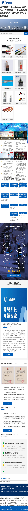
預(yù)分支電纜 (7, 88)
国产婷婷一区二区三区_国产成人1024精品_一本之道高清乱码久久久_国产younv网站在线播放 (13, 11)
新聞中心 (17, 509)
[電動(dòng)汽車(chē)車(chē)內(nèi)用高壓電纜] (7, 112)
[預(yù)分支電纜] (7, 81)
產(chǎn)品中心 (10, 509)
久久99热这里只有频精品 (18, 503)
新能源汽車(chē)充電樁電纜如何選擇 (12, 421)
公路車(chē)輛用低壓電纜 (8, 57)
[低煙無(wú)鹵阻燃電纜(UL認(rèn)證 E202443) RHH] (7, 96)
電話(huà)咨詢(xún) (3, 509)
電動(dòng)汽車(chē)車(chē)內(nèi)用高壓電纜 (13, 119)
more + (25, 363)
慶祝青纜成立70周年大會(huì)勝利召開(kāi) (14, 387)
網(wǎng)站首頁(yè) (24, 509)
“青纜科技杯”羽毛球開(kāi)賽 (10, 392)
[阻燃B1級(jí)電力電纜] (20, 96)
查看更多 (8, 355)
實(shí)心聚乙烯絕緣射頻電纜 (9, 72)
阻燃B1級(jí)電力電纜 (21, 103)
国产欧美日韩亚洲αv (11, 505)
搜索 (26, 33)
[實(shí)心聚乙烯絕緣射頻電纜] (7, 65)
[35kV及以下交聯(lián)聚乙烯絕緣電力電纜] (20, 49)
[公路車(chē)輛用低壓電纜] (7, 49)
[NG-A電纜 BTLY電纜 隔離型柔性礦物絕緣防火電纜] (20, 65)
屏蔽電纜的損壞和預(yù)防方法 (11, 414)
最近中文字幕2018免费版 (6, 503)
